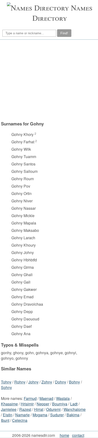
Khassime (9, 404)
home (64, 435)
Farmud (30, 398)
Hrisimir (27, 404)
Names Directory (62, 12)
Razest (25, 409)
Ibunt (5, 420)
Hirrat (38, 409)
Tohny (6, 382)
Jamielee (8, 409)
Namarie (22, 415)
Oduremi (53, 409)
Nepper (43, 404)
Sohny (6, 387)
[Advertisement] (48, 80)
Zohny (46, 382)
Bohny (74, 382)
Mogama (40, 415)
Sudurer (57, 415)
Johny (33, 382)
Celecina (19, 420)
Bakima (73, 415)
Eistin (7, 415)
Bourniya (59, 404)
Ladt (74, 404)
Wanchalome (75, 409)
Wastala (63, 398)
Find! (64, 33)
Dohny (60, 382)
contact (78, 435)
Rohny (19, 382)
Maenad (46, 398)
